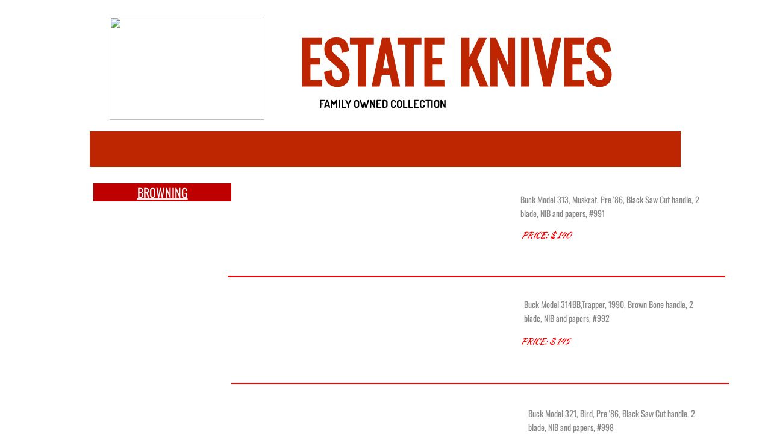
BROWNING (162, 192)
